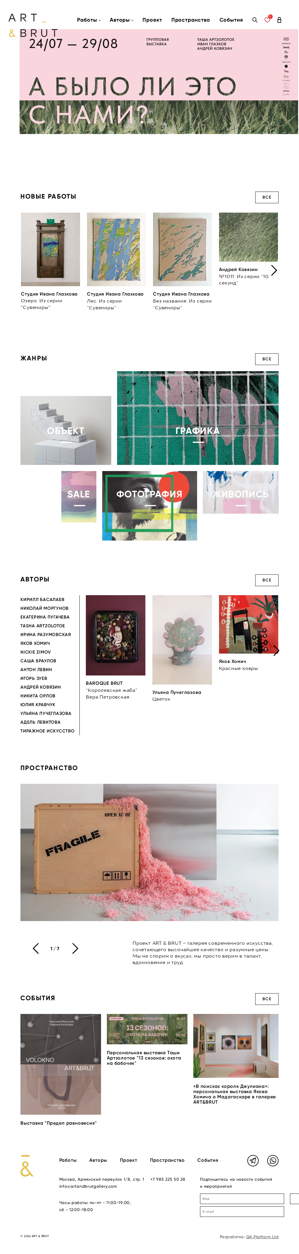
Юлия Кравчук (37, 704)
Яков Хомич (35, 643)
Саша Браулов (38, 661)
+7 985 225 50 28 (167, 1179)
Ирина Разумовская (45, 634)
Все (267, 197)
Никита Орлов (37, 696)
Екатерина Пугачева (45, 617)
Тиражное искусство (47, 731)
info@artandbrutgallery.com (88, 1186)
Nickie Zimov (35, 652)
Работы (68, 1160)
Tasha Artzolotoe (42, 625)
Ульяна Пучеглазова (46, 713)
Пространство (190, 20)
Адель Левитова (40, 722)
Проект (152, 20)
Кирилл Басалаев (42, 599)
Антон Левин (36, 669)
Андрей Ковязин (40, 687)
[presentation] (274, 270)
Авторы (98, 1160)
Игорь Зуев (33, 678)
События (231, 20)
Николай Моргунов (44, 608)
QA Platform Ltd (262, 1236)
